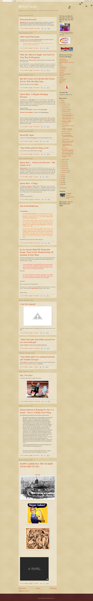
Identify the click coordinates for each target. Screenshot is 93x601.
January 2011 (65, 172)
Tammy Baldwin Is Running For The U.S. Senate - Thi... (68, 151)
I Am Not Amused (27, 304)
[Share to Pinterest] (49, 28)
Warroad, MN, (32, 60)
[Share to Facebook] (48, 28)
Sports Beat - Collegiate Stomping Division (66, 121)
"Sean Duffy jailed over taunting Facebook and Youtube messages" (37, 358)
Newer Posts (22, 588)
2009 (62, 176)
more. (24, 281)
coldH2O (69, 193)
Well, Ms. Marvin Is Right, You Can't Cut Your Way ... (68, 116)
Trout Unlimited (62, 79)
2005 (62, 184)
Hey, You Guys (26, 375)
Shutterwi (61, 72)
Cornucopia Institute (63, 60)
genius (35, 137)
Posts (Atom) (26, 590)
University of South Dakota (26, 109)
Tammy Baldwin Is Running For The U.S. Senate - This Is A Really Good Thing (37, 411)
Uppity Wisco (62, 80)
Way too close (23, 168)
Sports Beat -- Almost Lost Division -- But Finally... (67, 129)
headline (26, 345)
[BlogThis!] (45, 28)
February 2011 (65, 170)
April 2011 (64, 166)
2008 (62, 178)
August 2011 (64, 159)
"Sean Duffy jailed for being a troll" (34, 147)
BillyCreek (28, 6)
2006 (62, 182)
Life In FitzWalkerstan (29, 206)
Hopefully (22, 22)
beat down (31, 99)
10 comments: (36, 295)
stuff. (40, 150)
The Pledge (64, 44)
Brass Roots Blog (62, 59)
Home (38, 588)
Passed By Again (27, 135)
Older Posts (53, 588)
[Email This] (44, 28)
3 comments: (36, 332)
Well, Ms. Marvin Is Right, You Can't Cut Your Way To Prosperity (37, 56)
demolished (29, 186)
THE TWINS (62, 75)
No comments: (37, 28)
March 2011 (64, 168)
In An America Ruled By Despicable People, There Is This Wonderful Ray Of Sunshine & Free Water (36, 252)
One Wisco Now (62, 68)
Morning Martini (63, 67)
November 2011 (65, 105)
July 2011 (64, 161)
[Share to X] (47, 28)
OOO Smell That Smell (29, 36)
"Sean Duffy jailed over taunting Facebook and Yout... (67, 145)
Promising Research (28, 19)
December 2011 (65, 104)
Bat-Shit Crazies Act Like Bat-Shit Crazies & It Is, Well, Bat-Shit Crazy (37, 80)
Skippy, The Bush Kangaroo (65, 74)
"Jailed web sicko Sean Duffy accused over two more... (67, 142)
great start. (24, 259)
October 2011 (65, 107)
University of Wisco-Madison (26, 112)
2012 (62, 100)
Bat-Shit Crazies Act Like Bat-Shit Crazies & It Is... (67, 118)
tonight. (36, 84)
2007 (62, 180)
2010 (62, 174)
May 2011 (64, 164)
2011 (62, 102)
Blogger (53, 598)
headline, (25, 362)
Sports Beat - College (29, 183)
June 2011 (64, 163)
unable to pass (34, 288)
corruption (25, 211)
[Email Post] (42, 28)
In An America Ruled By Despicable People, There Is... (67, 136)
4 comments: (36, 583)
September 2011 (65, 109)
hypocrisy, (26, 39)
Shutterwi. (41, 363)
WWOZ (60, 82)
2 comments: (36, 48)
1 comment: (35, 176)
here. (24, 270)
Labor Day (37, 474)
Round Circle (62, 70)
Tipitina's (61, 77)
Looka (60, 65)
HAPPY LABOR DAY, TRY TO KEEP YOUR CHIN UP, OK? (36, 465)
